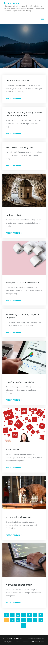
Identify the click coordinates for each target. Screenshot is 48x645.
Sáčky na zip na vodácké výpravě (23, 282)
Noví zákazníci (13, 449)
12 (29, 620)
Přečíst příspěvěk (13, 98)
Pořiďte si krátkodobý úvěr (19, 147)
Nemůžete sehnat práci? (19, 584)
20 (41, 620)
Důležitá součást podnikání (20, 382)
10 (18, 620)
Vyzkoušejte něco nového (19, 517)
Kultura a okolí (13, 215)
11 (23, 620)
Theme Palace (38, 642)
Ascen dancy (11, 3)
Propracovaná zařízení (17, 80)
